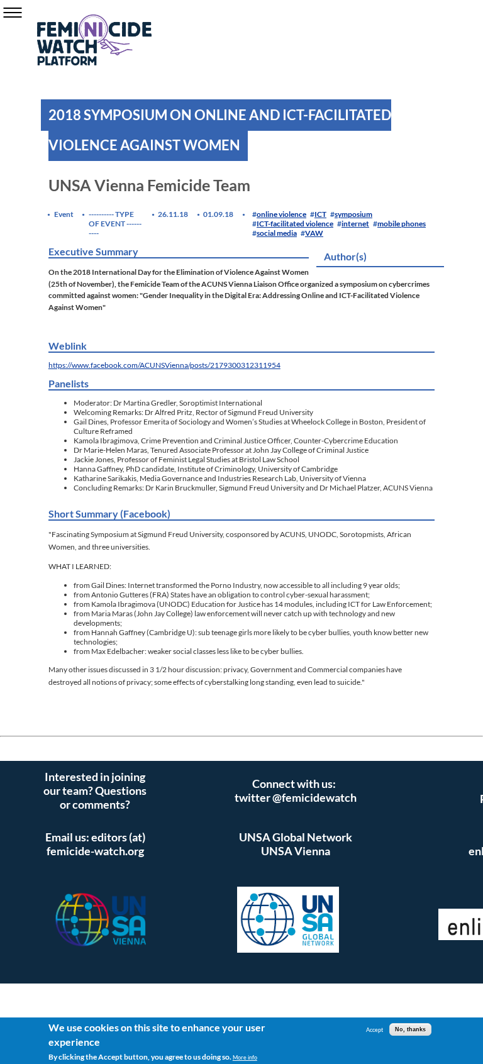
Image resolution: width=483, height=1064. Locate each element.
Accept (374, 1029)
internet (355, 223)
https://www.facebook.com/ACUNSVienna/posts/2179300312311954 (164, 365)
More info (245, 1057)
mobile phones (401, 223)
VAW (314, 233)
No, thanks (410, 1029)
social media (277, 233)
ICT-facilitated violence (295, 223)
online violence (281, 214)
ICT (320, 214)
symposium (353, 214)
